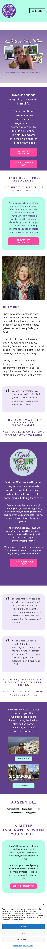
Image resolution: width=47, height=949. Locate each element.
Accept (23, 927)
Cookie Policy (17, 946)
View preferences (23, 940)
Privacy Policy (28, 946)
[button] (43, 904)
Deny (23, 933)
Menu (38, 10)
